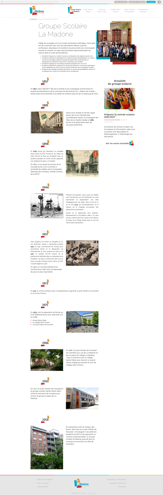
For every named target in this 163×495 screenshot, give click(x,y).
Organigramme (42, 487)
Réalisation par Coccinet (78, 493)
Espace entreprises (121, 2)
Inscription (151, 2)
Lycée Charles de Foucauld (129, 11)
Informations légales (45, 479)
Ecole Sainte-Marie (88, 11)
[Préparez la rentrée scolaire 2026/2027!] (119, 99)
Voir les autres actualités (117, 143)
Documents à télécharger (137, 2)
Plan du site (91, 493)
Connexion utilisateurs (117, 483)
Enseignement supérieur (143, 11)
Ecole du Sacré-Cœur (102, 11)
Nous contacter (43, 483)
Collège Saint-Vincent (115, 11)
